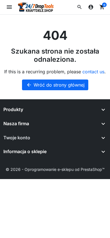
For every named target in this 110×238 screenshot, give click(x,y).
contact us (93, 71)
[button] (79, 7)
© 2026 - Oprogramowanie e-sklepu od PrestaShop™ (55, 169)
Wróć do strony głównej (55, 85)
